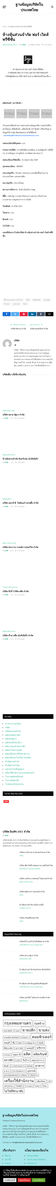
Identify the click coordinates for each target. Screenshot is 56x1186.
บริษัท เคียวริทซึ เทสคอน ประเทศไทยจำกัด (36, 865)
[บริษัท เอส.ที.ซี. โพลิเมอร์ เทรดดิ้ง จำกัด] (28, 481)
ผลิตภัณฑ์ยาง (11, 738)
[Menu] (4, 7)
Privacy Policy (32, 1155)
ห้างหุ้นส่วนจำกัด (12, 761)
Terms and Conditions (36, 1159)
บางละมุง (7, 1055)
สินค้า (6, 1066)
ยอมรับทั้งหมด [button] (38, 1180)
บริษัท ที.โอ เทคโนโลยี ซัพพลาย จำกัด (34, 941)
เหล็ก (49, 1081)
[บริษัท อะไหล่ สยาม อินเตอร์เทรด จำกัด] (10, 855)
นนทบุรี (30, 1048)
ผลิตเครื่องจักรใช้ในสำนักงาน (17, 753)
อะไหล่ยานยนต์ (17, 1066)
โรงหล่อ (37, 1086)
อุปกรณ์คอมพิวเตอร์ (11, 1075)
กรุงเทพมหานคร (17, 1023)
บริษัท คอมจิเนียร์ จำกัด (39, 328)
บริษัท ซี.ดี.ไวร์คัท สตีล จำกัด (16, 591)
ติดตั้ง (41, 1043)
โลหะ (25, 304)
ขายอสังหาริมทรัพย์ (11, 1037)
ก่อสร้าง (39, 1023)
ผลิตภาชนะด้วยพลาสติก (15, 746)
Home (5, 27)
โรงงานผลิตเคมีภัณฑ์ (14, 776)
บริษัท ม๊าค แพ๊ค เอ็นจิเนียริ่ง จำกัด (18, 635)
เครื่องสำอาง (34, 1075)
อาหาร (6, 1071)
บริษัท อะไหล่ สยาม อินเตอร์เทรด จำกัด (34, 852)
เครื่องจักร (24, 1075)
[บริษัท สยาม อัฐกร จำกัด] (28, 393)
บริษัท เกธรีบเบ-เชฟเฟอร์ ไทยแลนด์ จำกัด (35, 878)
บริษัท (24, 45)
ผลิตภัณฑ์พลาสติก (13, 735)
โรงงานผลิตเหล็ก (12, 780)
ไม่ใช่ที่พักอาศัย (13, 1091)
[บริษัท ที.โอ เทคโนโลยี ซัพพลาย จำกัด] (10, 945)
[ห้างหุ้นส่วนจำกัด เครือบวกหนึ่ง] (10, 908)
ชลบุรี (7, 1042)
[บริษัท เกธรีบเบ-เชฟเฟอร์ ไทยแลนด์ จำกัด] (10, 882)
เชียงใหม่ (41, 1081)
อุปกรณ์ (31, 1070)
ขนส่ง (17, 1031)
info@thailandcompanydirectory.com (27, 1142)
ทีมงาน (8, 1155)
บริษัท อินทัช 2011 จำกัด (16, 831)
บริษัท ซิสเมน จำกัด (18, 328)
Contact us (32, 1163)
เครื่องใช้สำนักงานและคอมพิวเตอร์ (19, 772)
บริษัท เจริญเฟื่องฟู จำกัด (29, 918)
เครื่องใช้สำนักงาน (19, 1080)
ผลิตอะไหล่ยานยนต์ (13, 750)
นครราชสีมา (19, 1048)
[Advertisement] (28, 680)
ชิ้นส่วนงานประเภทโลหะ (13, 300)
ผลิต (27, 300)
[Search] (52, 7)
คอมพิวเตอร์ (42, 1036)
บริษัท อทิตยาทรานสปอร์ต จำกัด (32, 891)
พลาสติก (47, 300)
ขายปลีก (28, 1030)
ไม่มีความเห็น (35, 45)
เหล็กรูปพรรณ (8, 1086)
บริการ (41, 1048)
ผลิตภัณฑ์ (36, 300)
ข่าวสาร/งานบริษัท (13, 723)
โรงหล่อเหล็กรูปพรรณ (14, 784)
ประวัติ (8, 1159)
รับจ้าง (26, 1060)
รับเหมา (7, 304)
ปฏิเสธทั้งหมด (24, 1180)
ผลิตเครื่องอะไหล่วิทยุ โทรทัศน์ (18, 757)
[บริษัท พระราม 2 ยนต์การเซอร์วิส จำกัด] (28, 526)
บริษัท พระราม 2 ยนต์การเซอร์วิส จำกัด (20, 547)
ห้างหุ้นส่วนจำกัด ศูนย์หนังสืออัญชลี (33, 983)
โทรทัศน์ (19, 1086)
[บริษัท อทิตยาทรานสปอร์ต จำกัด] (10, 895)
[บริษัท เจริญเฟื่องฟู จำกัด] (10, 921)
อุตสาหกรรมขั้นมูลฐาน (14, 769)
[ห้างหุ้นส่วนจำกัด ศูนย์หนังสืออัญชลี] (10, 987)
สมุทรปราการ (38, 1060)
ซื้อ (14, 1043)
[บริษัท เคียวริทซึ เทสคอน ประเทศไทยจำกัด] (10, 869)
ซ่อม (20, 1043)
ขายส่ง (44, 1030)
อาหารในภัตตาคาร (18, 1071)
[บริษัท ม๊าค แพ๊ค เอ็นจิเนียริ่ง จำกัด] (28, 614)
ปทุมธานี (17, 1054)
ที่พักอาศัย (8, 1048)
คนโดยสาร (25, 1037)
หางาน (8, 1163)
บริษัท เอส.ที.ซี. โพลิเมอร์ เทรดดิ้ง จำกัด (20, 502)
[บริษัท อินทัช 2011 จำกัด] (28, 813)
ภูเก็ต (18, 1060)
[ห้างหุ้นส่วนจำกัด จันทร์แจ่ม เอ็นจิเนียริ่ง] (28, 437)
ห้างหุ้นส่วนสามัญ (12, 765)
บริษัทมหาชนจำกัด (13, 731)
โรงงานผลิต (28, 1086)
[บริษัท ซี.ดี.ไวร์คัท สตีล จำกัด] (28, 570)
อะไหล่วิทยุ (28, 1066)
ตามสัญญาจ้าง (30, 1043)
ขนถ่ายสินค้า (8, 1031)
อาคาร (39, 1065)
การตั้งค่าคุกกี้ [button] (10, 1180)
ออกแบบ (16, 304)
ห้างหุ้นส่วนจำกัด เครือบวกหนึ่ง (31, 904)
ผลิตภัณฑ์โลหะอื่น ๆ (10, 45)
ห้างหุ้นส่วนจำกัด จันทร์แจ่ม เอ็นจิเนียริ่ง (20, 458)
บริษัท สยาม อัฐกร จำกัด (13, 414)
